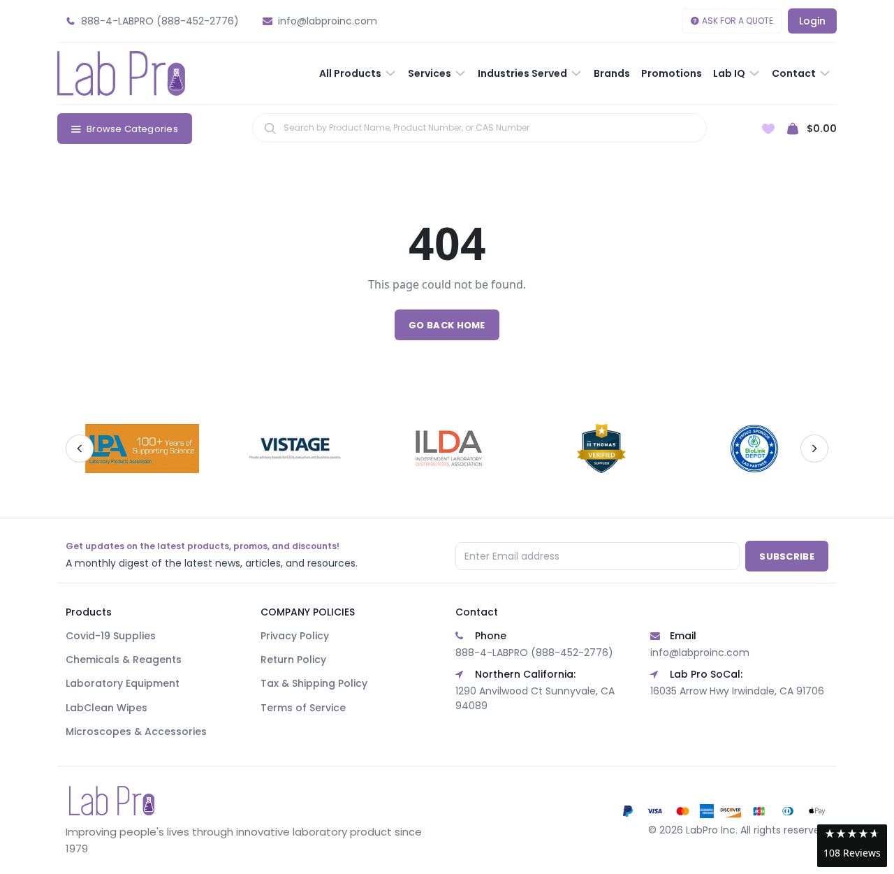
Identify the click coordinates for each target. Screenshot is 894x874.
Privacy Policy (295, 636)
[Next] (814, 449)
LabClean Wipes (106, 708)
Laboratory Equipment (122, 683)
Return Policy (293, 660)
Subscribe (786, 556)
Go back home (447, 325)
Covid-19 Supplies (111, 636)
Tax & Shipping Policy (314, 683)
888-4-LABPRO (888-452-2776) (534, 653)
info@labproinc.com (699, 653)
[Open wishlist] (768, 129)
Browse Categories (132, 129)
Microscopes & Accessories (136, 731)
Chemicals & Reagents (124, 660)
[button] (852, 845)
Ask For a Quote (737, 21)
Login (812, 21)
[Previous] (80, 449)
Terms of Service (303, 708)
